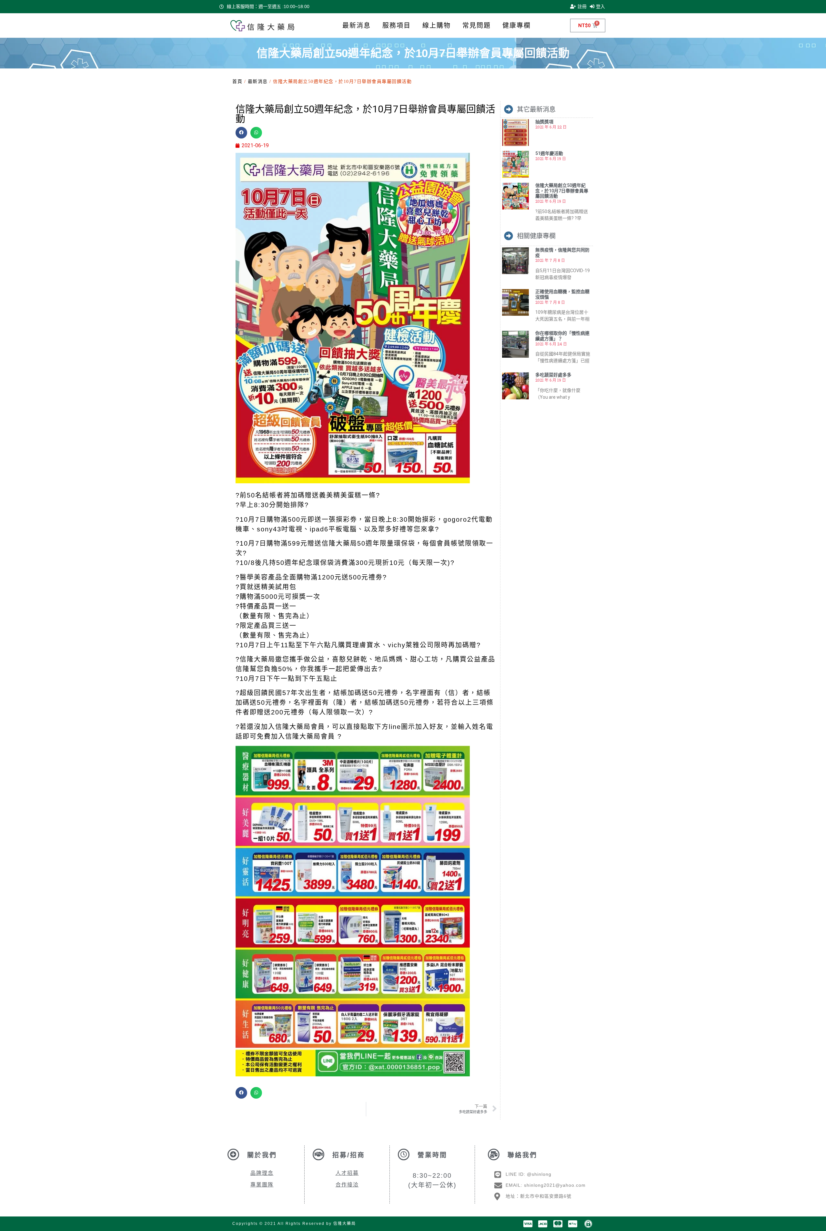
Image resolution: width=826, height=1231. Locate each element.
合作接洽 (347, 1184)
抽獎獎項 (544, 121)
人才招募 (347, 1173)
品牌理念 (262, 1173)
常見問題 (476, 25)
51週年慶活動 (549, 153)
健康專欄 (516, 25)
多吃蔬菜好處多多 (553, 374)
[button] (241, 132)
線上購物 (436, 25)
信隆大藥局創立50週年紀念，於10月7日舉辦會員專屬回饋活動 (561, 191)
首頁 (237, 81)
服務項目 (396, 25)
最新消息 (356, 25)
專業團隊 (262, 1184)
